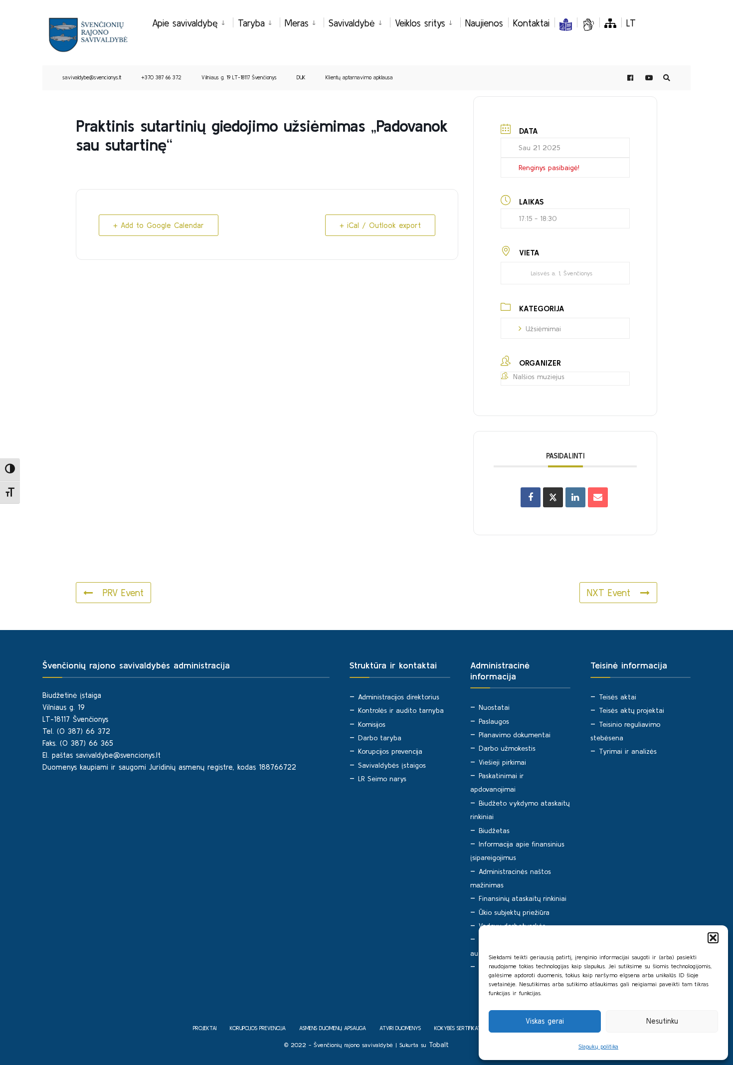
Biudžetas (494, 831)
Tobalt (439, 1045)
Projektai (204, 1028)
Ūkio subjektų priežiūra (514, 912)
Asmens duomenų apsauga (332, 1028)
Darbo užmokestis (507, 748)
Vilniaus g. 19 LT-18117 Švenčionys (239, 77)
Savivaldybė (352, 22)
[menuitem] (192, 21)
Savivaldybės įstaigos (392, 765)
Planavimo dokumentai (514, 735)
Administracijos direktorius (398, 697)
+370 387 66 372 (161, 77)
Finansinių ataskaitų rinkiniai (522, 898)
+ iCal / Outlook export (380, 225)
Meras (297, 22)
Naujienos (484, 22)
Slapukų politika (598, 1046)
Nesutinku (662, 1021)
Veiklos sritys (420, 22)
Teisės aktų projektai (631, 710)
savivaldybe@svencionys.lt (91, 77)
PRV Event (123, 592)
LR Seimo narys (382, 779)
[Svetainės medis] (610, 23)
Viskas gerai (545, 1021)
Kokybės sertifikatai (459, 1028)
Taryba (251, 22)
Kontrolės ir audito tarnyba (401, 710)
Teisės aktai (617, 697)
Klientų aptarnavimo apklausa (359, 77)
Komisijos (371, 724)
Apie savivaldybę (185, 22)
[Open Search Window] (667, 78)
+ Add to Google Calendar (158, 225)
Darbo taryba (379, 738)
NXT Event (608, 592)
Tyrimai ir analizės (628, 751)
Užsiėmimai (543, 329)
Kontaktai (531, 22)
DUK (301, 77)
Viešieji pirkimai (502, 762)
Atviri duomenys (400, 1028)
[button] (713, 938)
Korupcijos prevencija (390, 751)
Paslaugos (494, 721)
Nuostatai (494, 707)
